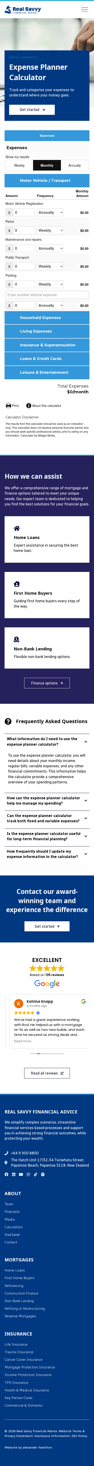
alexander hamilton (37, 1447)
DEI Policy (79, 1436)
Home (13, 57)
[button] (32, 110)
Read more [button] (19, 1041)
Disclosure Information (52, 1436)
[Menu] (84, 10)
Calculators (29, 57)
